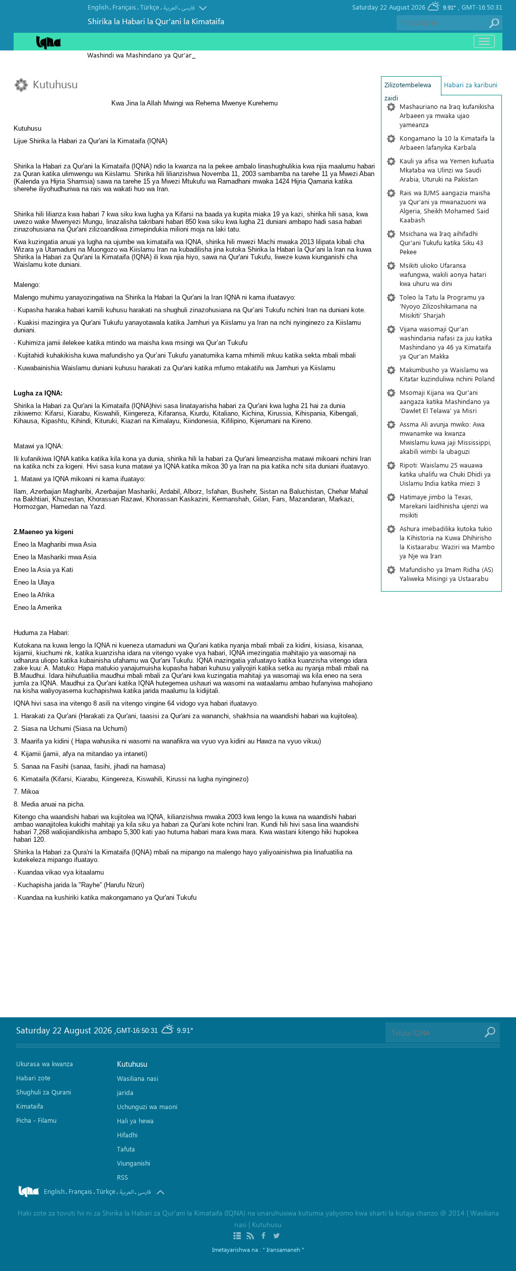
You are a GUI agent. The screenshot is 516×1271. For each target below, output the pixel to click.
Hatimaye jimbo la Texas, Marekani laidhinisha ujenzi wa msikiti (444, 505)
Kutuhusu (132, 1064)
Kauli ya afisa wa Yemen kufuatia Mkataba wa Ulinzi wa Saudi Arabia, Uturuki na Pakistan (447, 169)
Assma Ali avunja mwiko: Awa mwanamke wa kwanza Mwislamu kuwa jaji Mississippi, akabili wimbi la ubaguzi (445, 437)
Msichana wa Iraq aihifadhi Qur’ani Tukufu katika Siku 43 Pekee (441, 242)
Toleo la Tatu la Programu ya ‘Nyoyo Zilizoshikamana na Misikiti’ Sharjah (442, 306)
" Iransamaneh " (283, 1249)
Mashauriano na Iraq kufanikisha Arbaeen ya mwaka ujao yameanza (447, 115)
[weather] (168, 1030)
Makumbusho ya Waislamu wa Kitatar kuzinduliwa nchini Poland (447, 374)
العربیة (170, 8)
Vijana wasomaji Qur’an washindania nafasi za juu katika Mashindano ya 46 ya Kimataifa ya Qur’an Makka (446, 342)
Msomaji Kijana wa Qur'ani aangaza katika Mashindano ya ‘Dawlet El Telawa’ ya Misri (445, 401)
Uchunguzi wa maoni (147, 1106)
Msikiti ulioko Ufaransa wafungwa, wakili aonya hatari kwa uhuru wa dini (443, 274)
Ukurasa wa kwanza (44, 1063)
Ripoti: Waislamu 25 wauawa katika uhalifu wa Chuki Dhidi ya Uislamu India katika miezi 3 (445, 473)
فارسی (188, 8)
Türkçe (149, 7)
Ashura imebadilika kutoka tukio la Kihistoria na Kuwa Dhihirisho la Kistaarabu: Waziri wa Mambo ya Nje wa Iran (447, 542)
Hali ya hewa (135, 1120)
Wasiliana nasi (137, 1078)
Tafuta (126, 1148)
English (98, 7)
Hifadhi (127, 1134)
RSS (122, 1177)
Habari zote (33, 1077)
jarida (125, 1092)
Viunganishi (133, 1163)
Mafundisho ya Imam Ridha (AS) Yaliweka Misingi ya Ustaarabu (446, 574)
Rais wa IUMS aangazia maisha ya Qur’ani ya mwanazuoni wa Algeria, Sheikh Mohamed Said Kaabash (445, 206)
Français (124, 7)
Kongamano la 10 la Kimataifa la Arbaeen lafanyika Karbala (447, 142)
